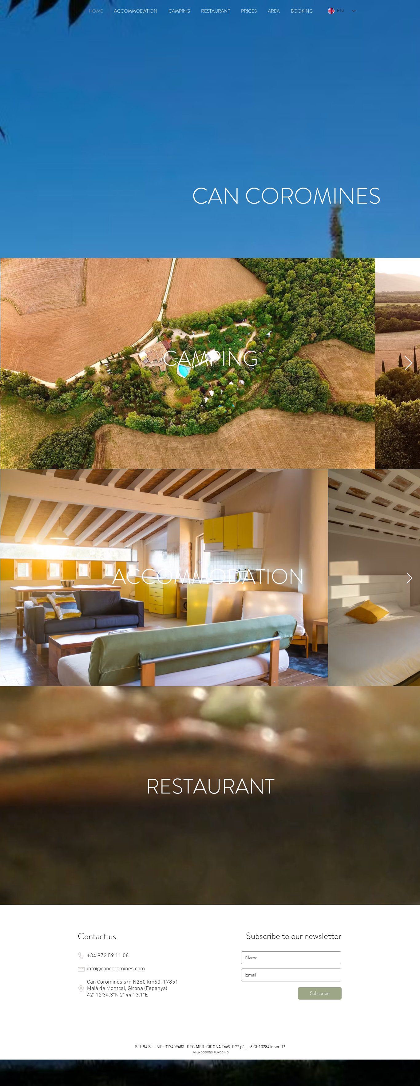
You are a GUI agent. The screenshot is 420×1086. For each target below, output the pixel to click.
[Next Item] (408, 363)
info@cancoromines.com (116, 969)
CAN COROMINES (286, 196)
